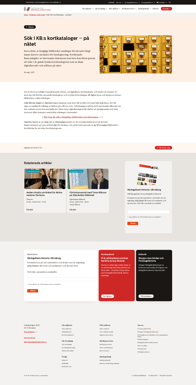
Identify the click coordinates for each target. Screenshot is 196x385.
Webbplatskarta (143, 352)
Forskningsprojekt (68, 348)
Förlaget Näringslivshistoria (147, 332)
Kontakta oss (67, 366)
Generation (44, 375)
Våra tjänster (86, 8)
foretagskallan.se (147, 2)
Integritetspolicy (166, 375)
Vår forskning (100, 8)
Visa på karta (29, 332)
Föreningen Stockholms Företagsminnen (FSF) (152, 336)
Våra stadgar (142, 346)
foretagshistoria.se (131, 2)
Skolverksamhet (68, 351)
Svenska (162, 2)
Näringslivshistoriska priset (147, 342)
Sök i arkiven (113, 8)
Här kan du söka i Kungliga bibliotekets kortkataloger (71, 117)
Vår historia (141, 349)
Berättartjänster (68, 335)
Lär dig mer (107, 296)
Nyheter (155, 8)
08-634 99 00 (29, 338)
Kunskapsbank (143, 8)
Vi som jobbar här (144, 329)
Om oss (118, 2)
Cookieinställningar (139, 375)
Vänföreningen (142, 339)
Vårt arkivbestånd (106, 332)
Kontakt (166, 9)
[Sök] (170, 2)
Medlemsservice (128, 8)
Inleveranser (104, 351)
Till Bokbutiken (146, 296)
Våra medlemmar (106, 348)
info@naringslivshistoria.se (35, 342)
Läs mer (29, 209)
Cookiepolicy (153, 375)
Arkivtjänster (67, 332)
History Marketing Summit (109, 363)
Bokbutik (111, 2)
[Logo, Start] (37, 8)
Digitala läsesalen (106, 335)
